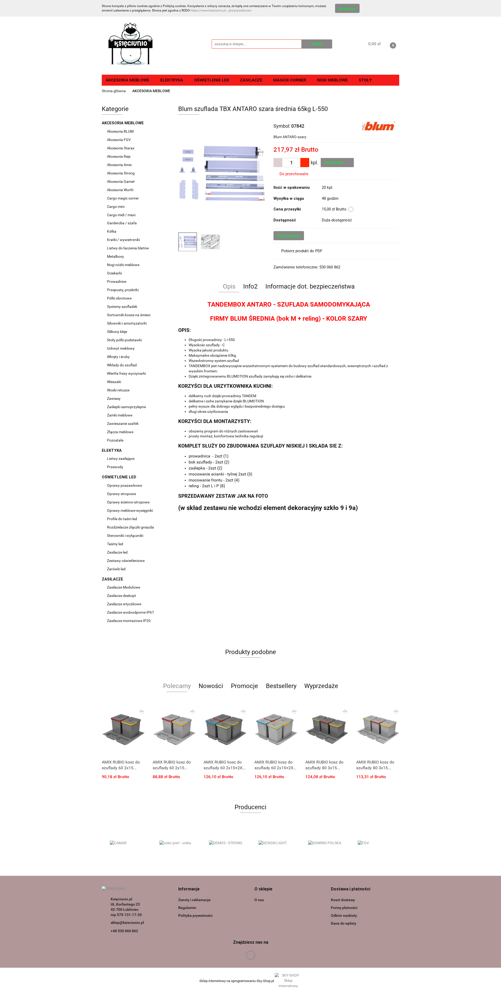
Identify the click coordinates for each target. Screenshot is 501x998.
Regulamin (187, 908)
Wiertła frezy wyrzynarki (127, 373)
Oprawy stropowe (121, 494)
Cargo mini (116, 206)
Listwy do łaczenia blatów (128, 248)
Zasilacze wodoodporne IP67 (131, 612)
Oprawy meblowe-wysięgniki (130, 510)
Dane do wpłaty (343, 923)
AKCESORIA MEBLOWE (123, 123)
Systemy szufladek (122, 306)
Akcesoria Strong (121, 173)
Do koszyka (334, 162)
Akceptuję (347, 9)
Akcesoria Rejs (119, 156)
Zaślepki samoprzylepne (126, 407)
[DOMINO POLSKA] (325, 843)
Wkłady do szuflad (122, 365)
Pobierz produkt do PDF (301, 251)
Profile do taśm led (122, 519)
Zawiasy (114, 398)
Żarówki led (116, 569)
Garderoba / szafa (122, 223)
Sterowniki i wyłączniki (125, 535)
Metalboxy (115, 256)
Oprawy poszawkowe (124, 485)
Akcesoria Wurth (120, 190)
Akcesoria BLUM (120, 131)
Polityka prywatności (195, 915)
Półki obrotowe (119, 298)
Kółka (111, 231)
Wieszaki (114, 382)
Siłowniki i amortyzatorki (127, 323)
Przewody (115, 467)
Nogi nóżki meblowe (123, 265)
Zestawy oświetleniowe (126, 561)
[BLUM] (378, 126)
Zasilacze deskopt (122, 596)
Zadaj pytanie (288, 236)
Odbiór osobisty (344, 915)
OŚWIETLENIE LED (119, 477)
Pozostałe (115, 440)
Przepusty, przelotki (123, 290)
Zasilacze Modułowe (124, 587)
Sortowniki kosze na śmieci (129, 315)
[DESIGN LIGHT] (275, 843)
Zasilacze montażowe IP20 (129, 621)
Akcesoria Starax (121, 148)
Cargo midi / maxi (121, 215)
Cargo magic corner (123, 198)
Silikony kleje (117, 332)
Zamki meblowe (119, 415)
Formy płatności (344, 908)
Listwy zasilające (120, 458)
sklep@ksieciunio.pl (127, 922)
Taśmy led (115, 544)
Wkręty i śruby (118, 357)
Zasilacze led (117, 552)
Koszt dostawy (343, 900)
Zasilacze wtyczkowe (124, 604)
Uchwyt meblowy (121, 348)
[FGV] (374, 843)
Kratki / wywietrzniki (123, 240)
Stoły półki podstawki (124, 340)
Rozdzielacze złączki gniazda (130, 527)
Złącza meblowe (120, 432)
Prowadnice (117, 281)
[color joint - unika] (176, 843)
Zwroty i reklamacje (194, 900)
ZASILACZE (113, 579)
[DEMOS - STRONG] (225, 843)
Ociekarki (114, 273)
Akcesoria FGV (119, 140)
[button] (189, 889)
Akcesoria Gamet (121, 181)
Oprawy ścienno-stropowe (128, 502)
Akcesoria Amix (120, 165)
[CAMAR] (126, 843)
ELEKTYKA (112, 450)
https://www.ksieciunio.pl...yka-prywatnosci (220, 10)
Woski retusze (118, 390)
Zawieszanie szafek (123, 423)
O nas (259, 900)
